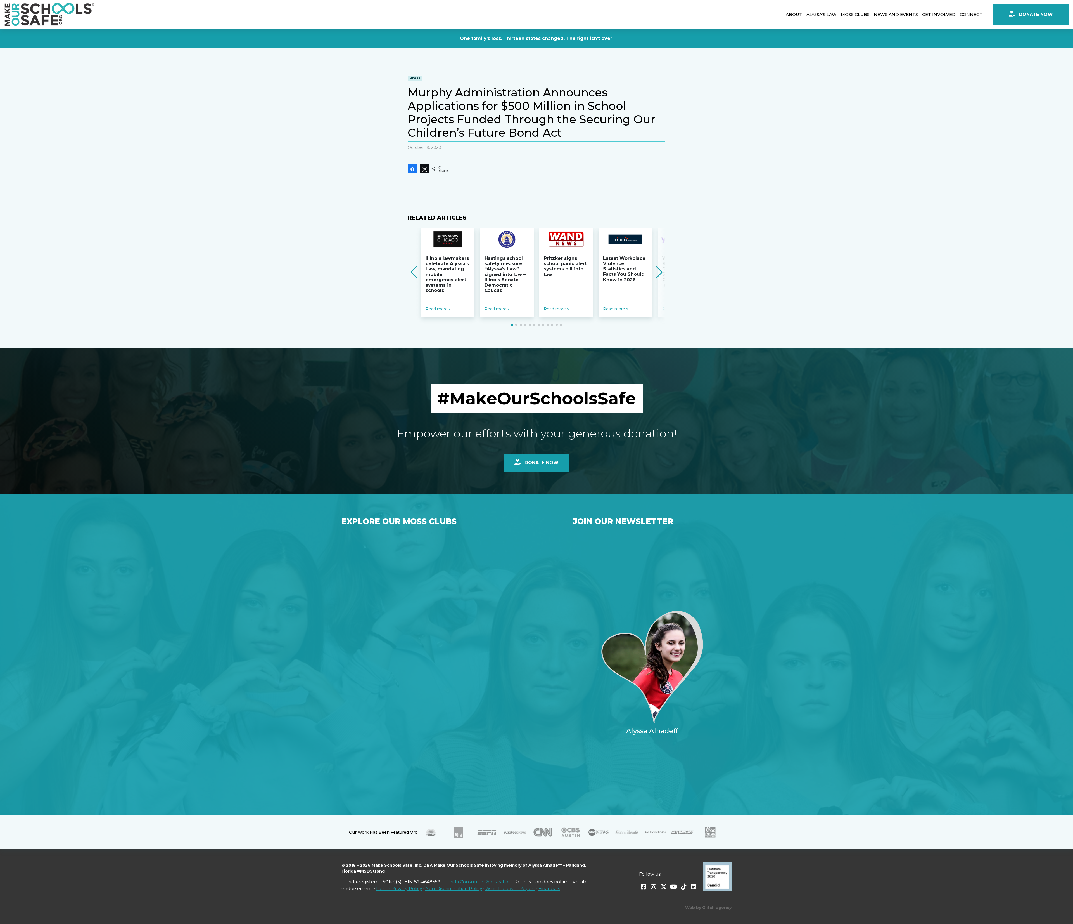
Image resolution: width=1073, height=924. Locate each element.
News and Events (896, 14)
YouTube (673, 886)
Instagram (653, 886)
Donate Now (1035, 14)
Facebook (643, 886)
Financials (549, 888)
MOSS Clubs (855, 14)
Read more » (438, 309)
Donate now (541, 462)
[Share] (412, 168)
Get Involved (939, 14)
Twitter (663, 886)
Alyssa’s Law (821, 14)
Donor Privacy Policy (399, 888)
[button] (512, 325)
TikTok (683, 886)
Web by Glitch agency (708, 907)
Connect (971, 14)
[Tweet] (424, 168)
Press (415, 78)
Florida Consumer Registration (477, 882)
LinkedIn (693, 886)
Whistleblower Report (510, 888)
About (794, 14)
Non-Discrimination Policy (453, 888)
